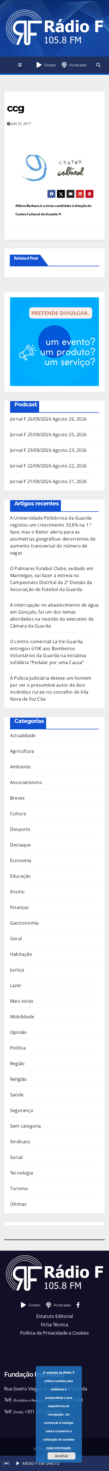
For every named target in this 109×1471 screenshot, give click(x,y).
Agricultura (22, 751)
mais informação (58, 1448)
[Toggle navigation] (20, 65)
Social (16, 1157)
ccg (15, 108)
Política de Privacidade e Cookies (54, 1333)
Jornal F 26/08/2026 (30, 419)
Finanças (19, 907)
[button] (98, 65)
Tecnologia (21, 1173)
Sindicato (20, 1142)
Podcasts (78, 65)
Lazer (16, 985)
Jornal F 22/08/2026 (30, 466)
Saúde (16, 1095)
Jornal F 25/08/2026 (30, 434)
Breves (17, 798)
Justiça (17, 970)
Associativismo (26, 782)
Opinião (18, 1032)
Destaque (20, 845)
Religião (18, 1079)
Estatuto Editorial (54, 1316)
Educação (20, 876)
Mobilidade (22, 1017)
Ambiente (20, 767)
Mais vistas (22, 1001)
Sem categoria (25, 1126)
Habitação (21, 954)
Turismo (19, 1188)
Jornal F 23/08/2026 (30, 450)
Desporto (20, 829)
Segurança (21, 1110)
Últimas (18, 1204)
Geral (16, 938)
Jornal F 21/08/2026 (30, 481)
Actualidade (22, 735)
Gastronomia (24, 923)
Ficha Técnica (54, 1325)
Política (18, 1048)
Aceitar (61, 1455)
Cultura (18, 814)
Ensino (17, 892)
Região (17, 1063)
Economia (21, 860)
